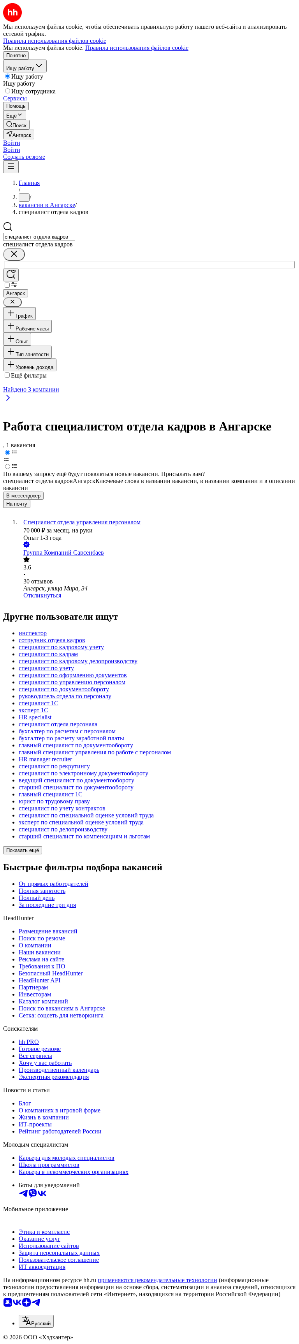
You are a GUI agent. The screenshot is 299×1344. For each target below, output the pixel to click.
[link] (16, 125)
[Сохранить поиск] (11, 275)
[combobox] (39, 237)
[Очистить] (14, 254)
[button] (11, 142)
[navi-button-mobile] (11, 166)
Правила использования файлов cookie (136, 47)
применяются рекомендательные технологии (157, 1280)
